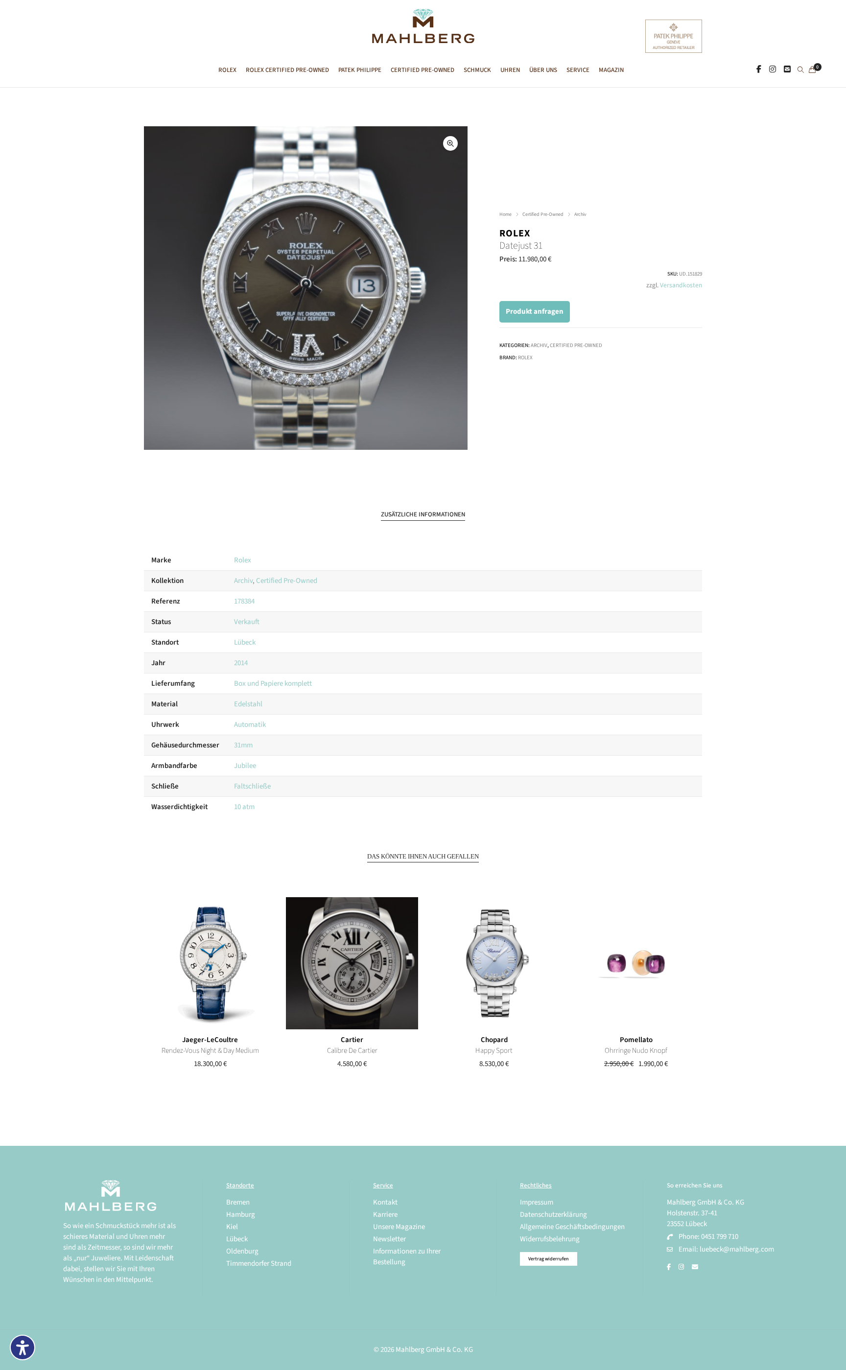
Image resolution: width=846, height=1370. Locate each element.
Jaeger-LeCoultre (210, 1040)
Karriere (385, 1214)
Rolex (514, 233)
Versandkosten (681, 285)
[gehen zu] (801, 70)
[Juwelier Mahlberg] (423, 38)
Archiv (580, 214)
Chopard (494, 1040)
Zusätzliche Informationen (423, 514)
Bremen (238, 1202)
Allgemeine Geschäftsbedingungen (572, 1227)
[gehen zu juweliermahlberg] (772, 69)
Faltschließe (252, 786)
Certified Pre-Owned (543, 214)
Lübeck (245, 642)
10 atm (244, 807)
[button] (450, 143)
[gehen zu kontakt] (787, 69)
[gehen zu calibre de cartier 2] (352, 963)
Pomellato (636, 1040)
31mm (243, 745)
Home (505, 214)
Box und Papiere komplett (273, 683)
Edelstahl (248, 704)
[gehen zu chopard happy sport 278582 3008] (494, 963)
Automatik (250, 725)
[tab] (423, 515)
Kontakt (385, 1202)
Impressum (536, 1202)
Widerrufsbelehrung (550, 1239)
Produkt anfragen (535, 311)
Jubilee (245, 766)
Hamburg (240, 1214)
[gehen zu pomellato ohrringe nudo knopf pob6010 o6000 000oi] (636, 963)
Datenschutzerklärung (553, 1214)
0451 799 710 (719, 1236)
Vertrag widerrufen (548, 1258)
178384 (244, 601)
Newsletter (389, 1239)
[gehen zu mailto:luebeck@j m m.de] (695, 1267)
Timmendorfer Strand (258, 1263)
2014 (241, 663)
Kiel (232, 1227)
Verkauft (246, 622)
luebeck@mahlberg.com (737, 1249)
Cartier (352, 1040)
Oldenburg (242, 1251)
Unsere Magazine (399, 1227)
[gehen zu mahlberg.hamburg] (759, 69)
